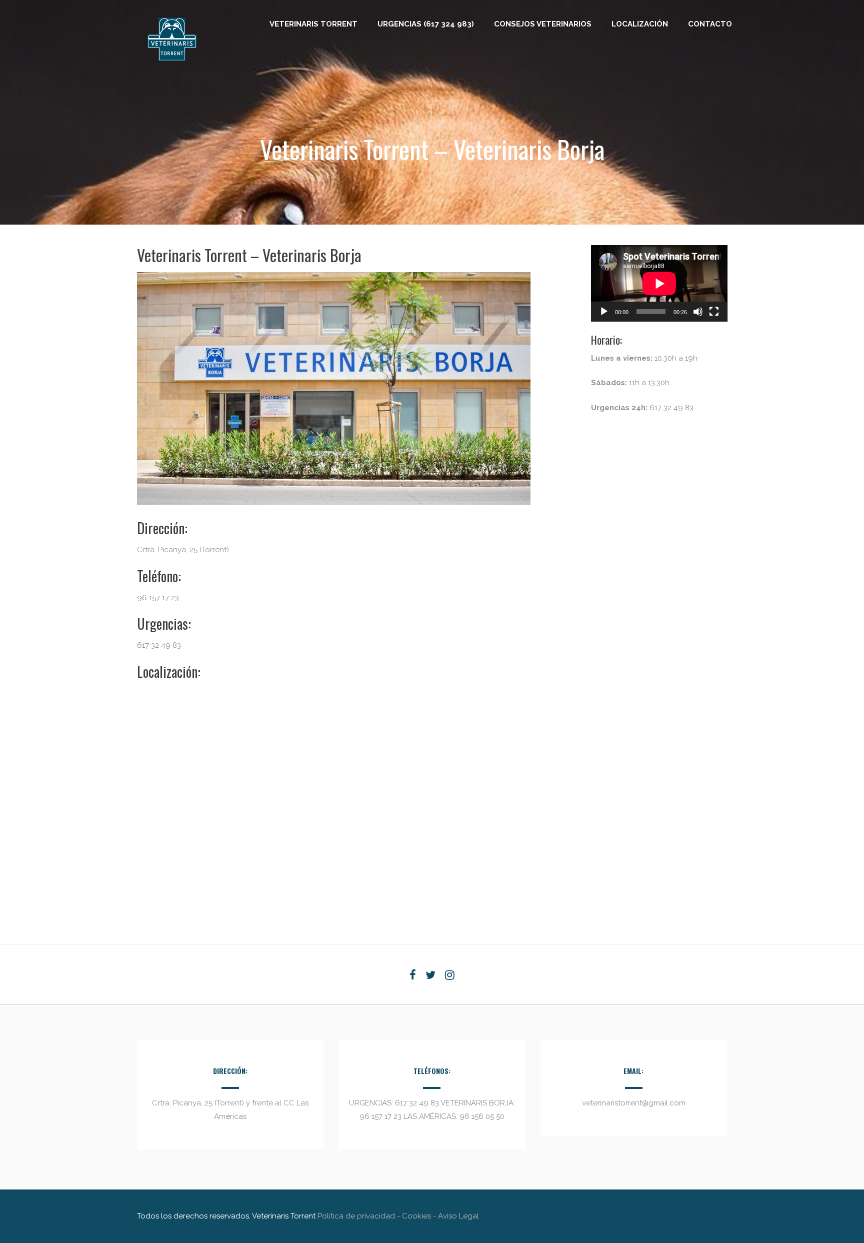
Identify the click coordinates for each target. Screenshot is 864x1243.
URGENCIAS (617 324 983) (426, 24)
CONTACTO (710, 24)
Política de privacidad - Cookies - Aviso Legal (398, 1215)
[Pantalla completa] (714, 312)
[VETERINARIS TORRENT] (172, 66)
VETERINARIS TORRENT (314, 24)
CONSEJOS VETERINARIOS (543, 24)
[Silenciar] (698, 312)
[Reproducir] (604, 312)
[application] (659, 283)
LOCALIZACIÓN (640, 24)
